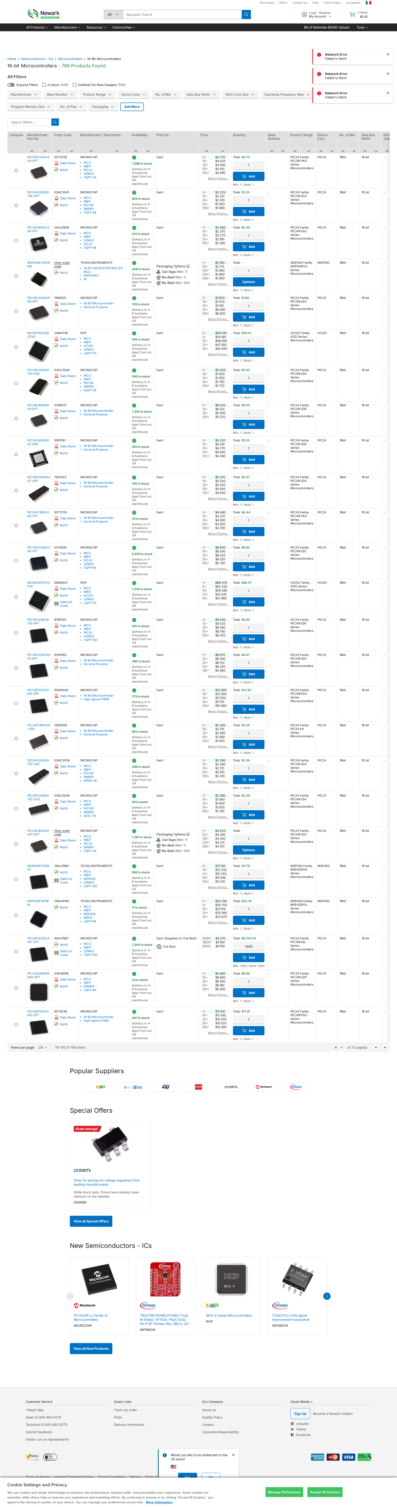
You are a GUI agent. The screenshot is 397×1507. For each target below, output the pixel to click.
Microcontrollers (70, 59)
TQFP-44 (90, 177)
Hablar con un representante (47, 1439)
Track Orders (332, 2)
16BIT (87, 166)
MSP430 (90, 879)
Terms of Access (38, 1476)
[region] (198, 1492)
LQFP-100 (90, 886)
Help (315, 2)
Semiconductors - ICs (37, 59)
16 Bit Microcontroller (99, 303)
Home (11, 59)
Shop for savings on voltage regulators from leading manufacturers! (107, 1182)
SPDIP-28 (90, 780)
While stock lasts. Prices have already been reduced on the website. (106, 1194)
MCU (87, 162)
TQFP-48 (90, 212)
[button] (37, 27)
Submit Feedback (39, 1432)
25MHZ (89, 349)
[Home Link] (43, 14)
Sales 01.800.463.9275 (43, 1417)
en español (353, 2)
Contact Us (300, 2)
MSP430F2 (91, 275)
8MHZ (88, 917)
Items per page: (23, 1047)
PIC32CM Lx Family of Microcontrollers (91, 1317)
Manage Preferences (284, 1492)
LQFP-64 (90, 921)
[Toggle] (11, 85)
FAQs (118, 1417)
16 (85, 279)
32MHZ (89, 173)
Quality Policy (212, 1417)
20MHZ (89, 882)
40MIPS (89, 986)
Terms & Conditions (112, 1476)
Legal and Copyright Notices (74, 1476)
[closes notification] (387, 15)
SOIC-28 (90, 816)
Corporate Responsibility (220, 1432)
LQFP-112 (90, 353)
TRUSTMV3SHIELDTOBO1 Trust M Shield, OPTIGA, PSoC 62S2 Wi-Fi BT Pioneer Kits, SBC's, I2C (164, 1319)
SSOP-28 (90, 390)
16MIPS (89, 209)
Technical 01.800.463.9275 (46, 1425)
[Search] (246, 14)
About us (209, 1410)
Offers (283, 2)
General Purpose (96, 307)
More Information (159, 1502)
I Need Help (35, 1410)
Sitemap (135, 1476)
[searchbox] (182, 14)
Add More (132, 107)
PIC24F (89, 205)
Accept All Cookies (325, 1492)
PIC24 (88, 170)
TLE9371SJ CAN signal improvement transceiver (291, 1317)
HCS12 (88, 346)
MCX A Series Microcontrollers (229, 1315)
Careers (208, 1425)
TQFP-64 (90, 567)
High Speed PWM (96, 699)
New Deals (267, 2)
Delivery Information (129, 1425)
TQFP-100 (90, 640)
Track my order (125, 1410)
